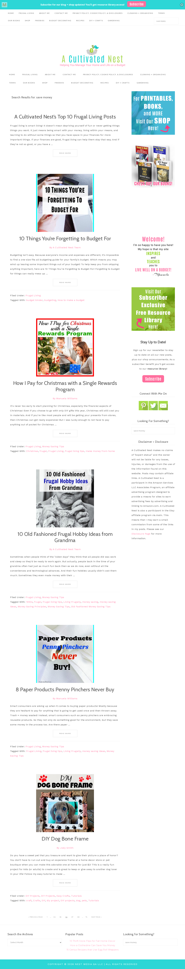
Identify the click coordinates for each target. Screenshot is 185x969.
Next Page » (96, 917)
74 (86, 917)
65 (60, 917)
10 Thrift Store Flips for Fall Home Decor (92, 941)
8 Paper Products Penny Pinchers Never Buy (65, 689)
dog (78, 900)
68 (78, 917)
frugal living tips (74, 451)
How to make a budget (71, 300)
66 (66, 917)
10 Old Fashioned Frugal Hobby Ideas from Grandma (65, 537)
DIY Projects (33, 895)
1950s (29, 602)
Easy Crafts (63, 895)
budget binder (34, 300)
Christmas (32, 451)
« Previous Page (35, 917)
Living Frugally (72, 602)
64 (55, 917)
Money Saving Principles (32, 606)
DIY (43, 900)
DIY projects (68, 900)
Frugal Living (33, 295)
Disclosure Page (141, 533)
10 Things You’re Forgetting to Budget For (65, 238)
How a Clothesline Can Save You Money (92, 945)
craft (29, 900)
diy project (53, 900)
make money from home (100, 451)
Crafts (36, 900)
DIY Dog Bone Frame (65, 838)
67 (72, 917)
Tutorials (76, 895)
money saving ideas (93, 751)
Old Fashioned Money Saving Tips (91, 606)
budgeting (50, 300)
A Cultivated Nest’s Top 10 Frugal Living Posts (65, 116)
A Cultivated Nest (92, 56)
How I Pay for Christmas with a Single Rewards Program (65, 386)
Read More (65, 153)
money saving (90, 602)
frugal (43, 451)
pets (84, 900)
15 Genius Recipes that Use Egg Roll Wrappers (92, 949)
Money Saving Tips (53, 446)
